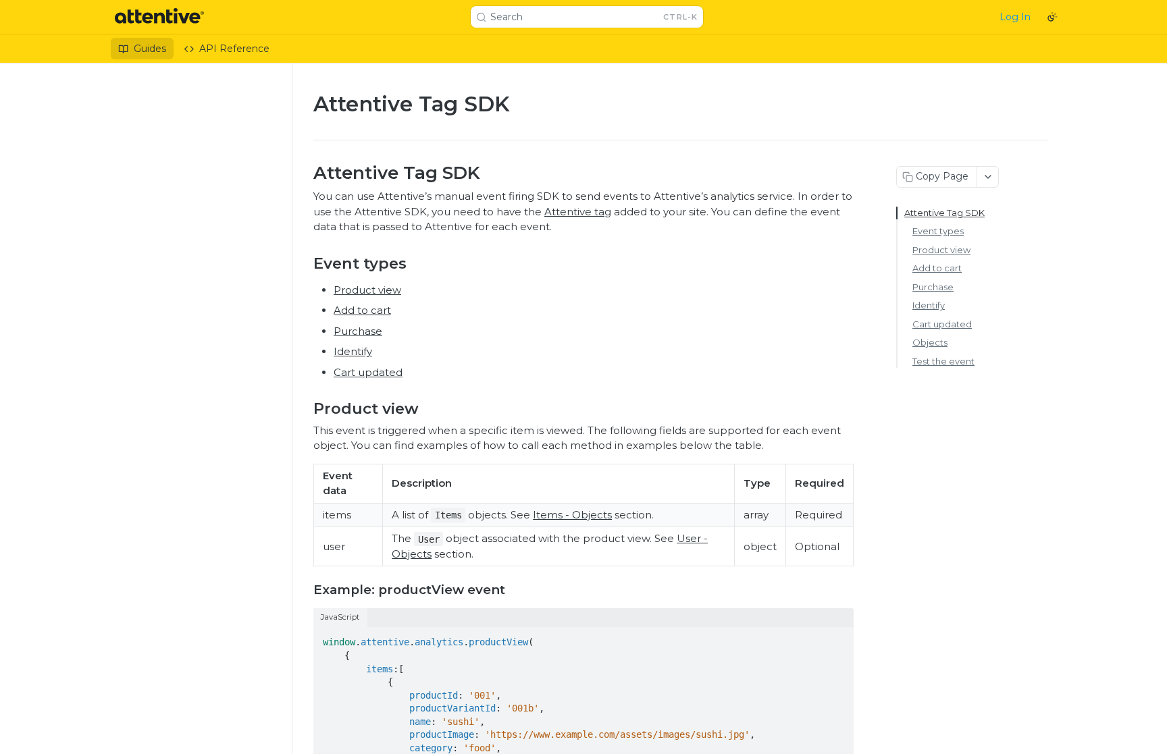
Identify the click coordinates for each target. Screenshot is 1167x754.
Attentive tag (577, 211)
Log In (1015, 17)
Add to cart (362, 310)
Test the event (943, 361)
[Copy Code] (837, 638)
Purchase (358, 331)
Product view (367, 290)
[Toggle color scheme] (1052, 17)
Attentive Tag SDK (944, 212)
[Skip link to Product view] (304, 408)
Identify (353, 351)
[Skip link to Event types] (304, 263)
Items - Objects (572, 514)
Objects (930, 342)
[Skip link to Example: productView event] (304, 590)
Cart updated (368, 372)
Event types (938, 230)
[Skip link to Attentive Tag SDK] (304, 173)
